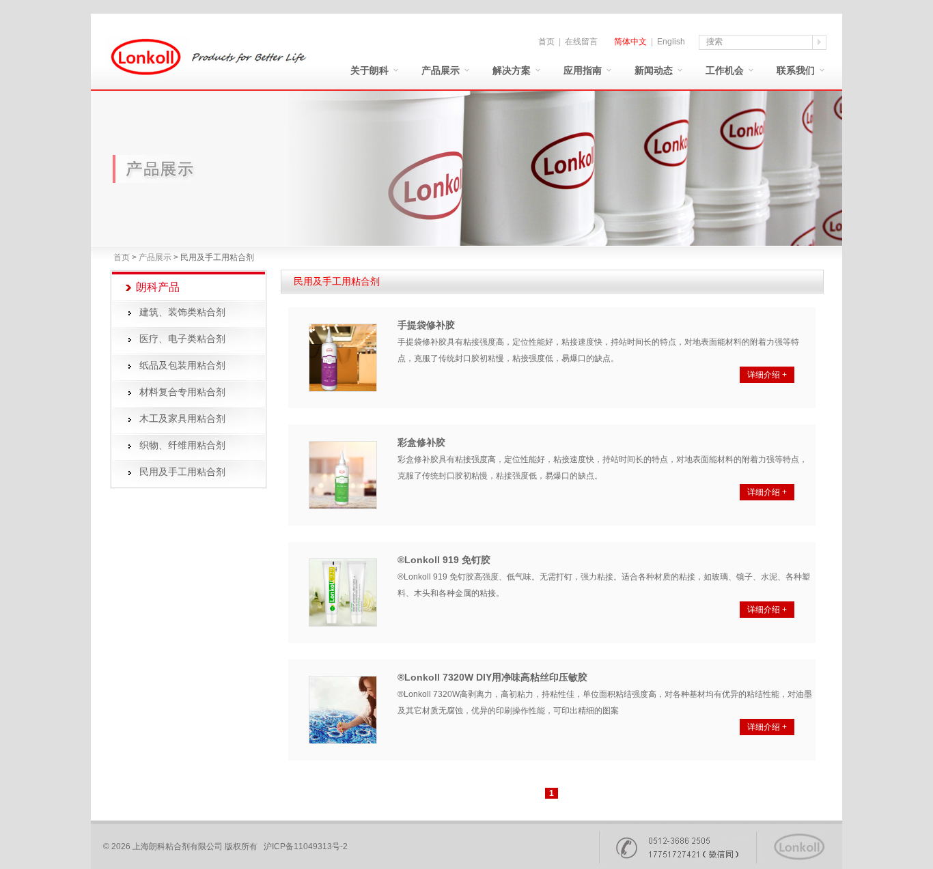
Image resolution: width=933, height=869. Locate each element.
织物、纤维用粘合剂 (182, 445)
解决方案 (511, 71)
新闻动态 (654, 71)
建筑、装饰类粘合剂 (182, 312)
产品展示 (440, 71)
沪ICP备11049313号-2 (306, 846)
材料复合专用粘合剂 (182, 392)
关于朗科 (369, 71)
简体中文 (630, 41)
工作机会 (725, 71)
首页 (546, 41)
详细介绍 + (767, 375)
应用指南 (582, 71)
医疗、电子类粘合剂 (182, 339)
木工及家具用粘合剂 (182, 419)
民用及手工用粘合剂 (182, 472)
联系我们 (796, 71)
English (671, 41)
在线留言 (581, 41)
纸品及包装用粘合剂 (182, 365)
